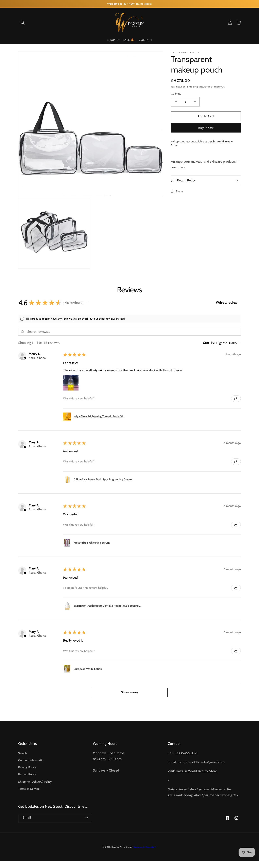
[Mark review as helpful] (236, 398)
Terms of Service (29, 788)
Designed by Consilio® (145, 847)
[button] (22, 22)
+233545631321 (186, 753)
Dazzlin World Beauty (122, 847)
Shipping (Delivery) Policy (35, 781)
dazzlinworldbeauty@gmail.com (201, 762)
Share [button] (179, 191)
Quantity (176, 93)
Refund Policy (27, 774)
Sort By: (209, 343)
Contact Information (31, 760)
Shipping (192, 86)
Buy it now (206, 127)
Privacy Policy (27, 767)
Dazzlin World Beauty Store (196, 771)
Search (22, 753)
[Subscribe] (86, 817)
